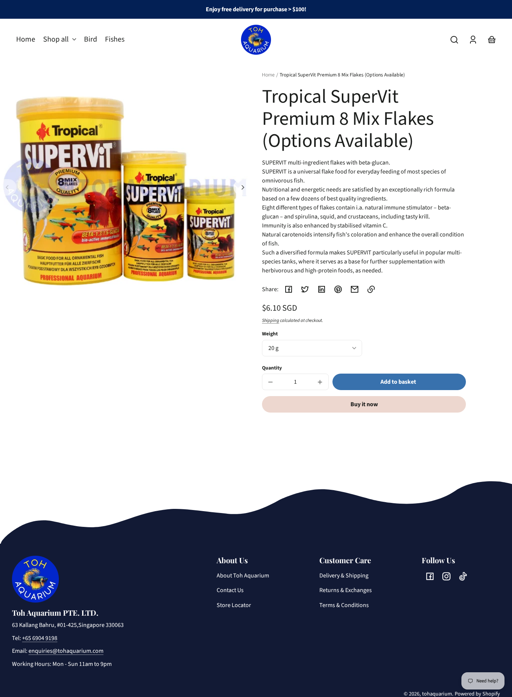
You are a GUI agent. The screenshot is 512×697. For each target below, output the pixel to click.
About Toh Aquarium (243, 575)
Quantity (272, 367)
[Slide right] (242, 187)
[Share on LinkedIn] (321, 289)
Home (268, 75)
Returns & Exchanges (345, 590)
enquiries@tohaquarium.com (65, 651)
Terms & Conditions (344, 605)
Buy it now (364, 404)
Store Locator (234, 605)
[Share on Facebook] (288, 289)
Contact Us (230, 590)
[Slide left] (8, 187)
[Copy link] (371, 289)
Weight (270, 333)
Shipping (270, 320)
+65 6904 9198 (39, 638)
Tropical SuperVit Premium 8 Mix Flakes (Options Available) (342, 75)
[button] (454, 39)
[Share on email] (354, 289)
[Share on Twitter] (305, 289)
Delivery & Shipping (343, 575)
